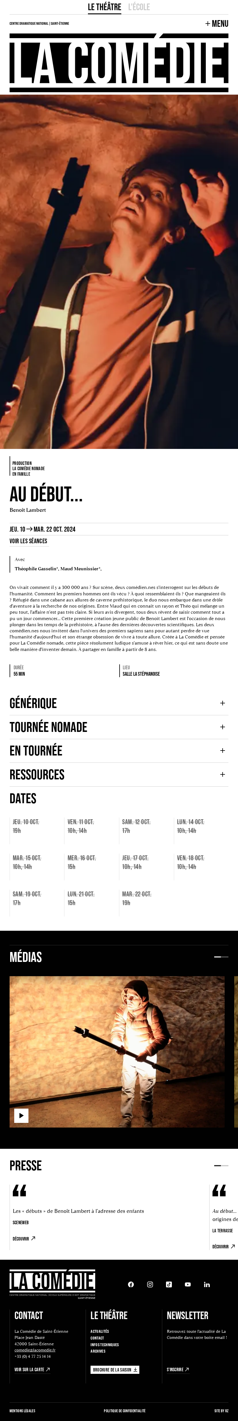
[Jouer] (21, 1116)
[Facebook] (130, 1284)
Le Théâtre (104, 6)
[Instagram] (150, 1284)
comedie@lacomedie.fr (35, 1350)
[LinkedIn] (206, 1284)
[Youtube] (187, 1284)
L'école (139, 6)
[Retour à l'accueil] (52, 1284)
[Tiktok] (168, 1284)
